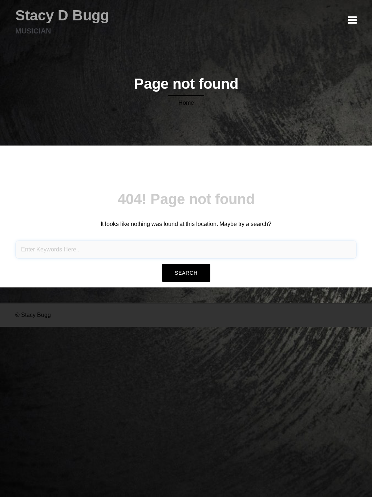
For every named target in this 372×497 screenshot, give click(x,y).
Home (186, 103)
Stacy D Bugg (62, 15)
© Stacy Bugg (33, 315)
